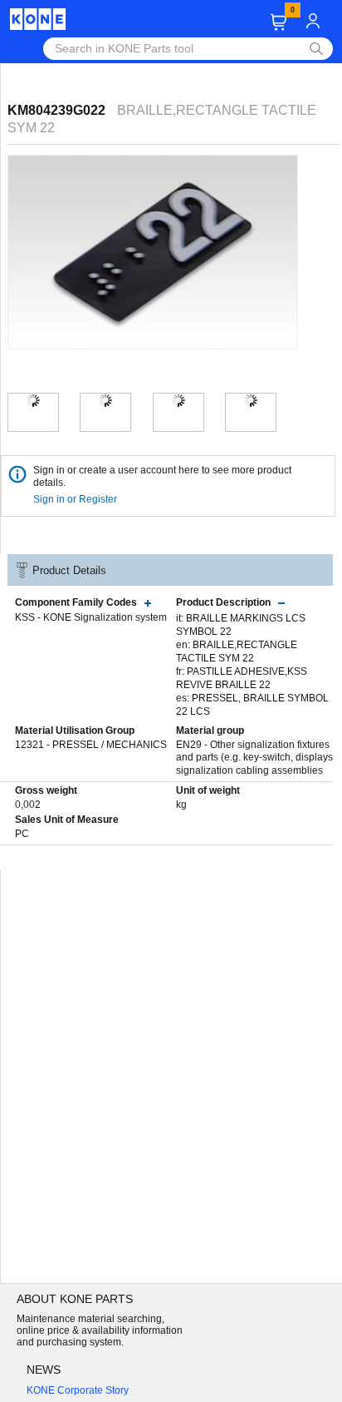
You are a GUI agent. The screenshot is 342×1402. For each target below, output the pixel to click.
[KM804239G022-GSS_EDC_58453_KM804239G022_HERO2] (105, 400)
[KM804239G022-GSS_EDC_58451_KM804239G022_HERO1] (33, 400)
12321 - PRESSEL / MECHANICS (91, 745)
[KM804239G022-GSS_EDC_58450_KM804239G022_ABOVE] (178, 400)
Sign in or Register (76, 499)
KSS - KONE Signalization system (91, 617)
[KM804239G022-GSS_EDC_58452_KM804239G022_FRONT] (250, 400)
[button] (278, 22)
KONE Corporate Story (78, 1390)
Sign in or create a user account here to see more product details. (162, 476)
